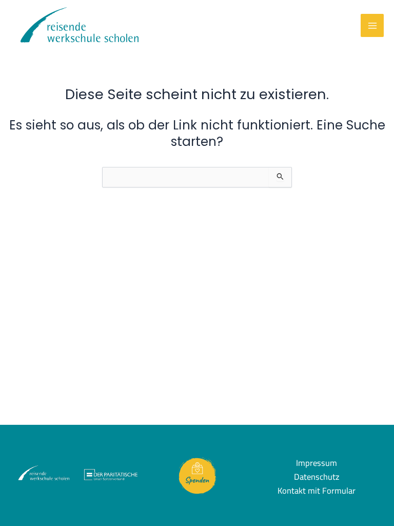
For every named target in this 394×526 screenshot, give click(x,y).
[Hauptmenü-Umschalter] (372, 25)
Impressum (316, 463)
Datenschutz (316, 477)
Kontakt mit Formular (317, 491)
